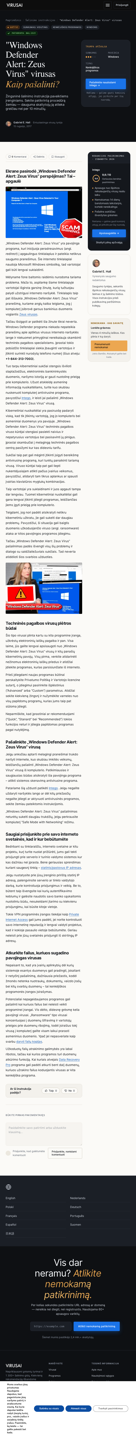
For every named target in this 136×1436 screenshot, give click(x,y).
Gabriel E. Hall (21, 122)
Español (11, 1224)
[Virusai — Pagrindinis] (14, 5)
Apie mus (97, 1369)
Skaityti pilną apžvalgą (109, 242)
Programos (55, 1375)
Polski (10, 1207)
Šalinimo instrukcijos (40, 20)
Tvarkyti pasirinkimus (110, 1408)
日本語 (10, 1233)
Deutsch (75, 1207)
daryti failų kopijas (29, 1041)
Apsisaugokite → (109, 233)
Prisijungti (122, 4)
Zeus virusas (28, 314)
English (10, 1198)
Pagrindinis (13, 20)
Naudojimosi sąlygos (103, 1375)
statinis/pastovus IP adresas (61, 867)
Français (11, 1216)
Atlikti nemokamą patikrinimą (96, 1326)
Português (77, 1216)
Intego (26, 398)
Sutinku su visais (49, 1408)
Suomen (75, 1224)
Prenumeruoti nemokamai (102, 346)
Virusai (52, 1369)
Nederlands (77, 1198)
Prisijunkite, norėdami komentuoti (64, 1153)
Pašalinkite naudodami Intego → (102, 84)
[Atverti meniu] (108, 5)
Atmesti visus (78, 1408)
